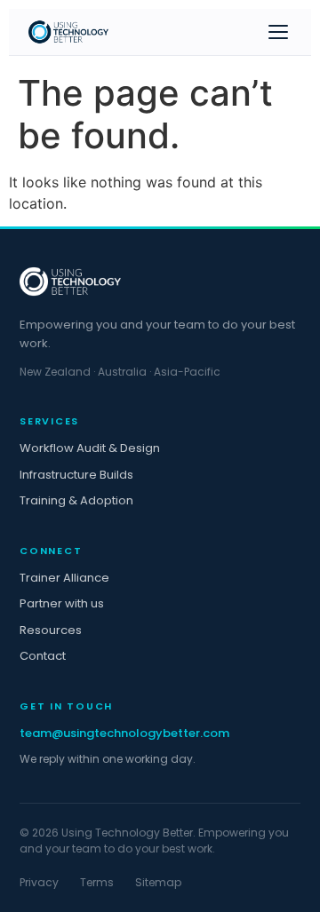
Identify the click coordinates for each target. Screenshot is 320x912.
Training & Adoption (76, 500)
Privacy (39, 882)
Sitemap (158, 882)
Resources (51, 630)
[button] (278, 32)
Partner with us (62, 603)
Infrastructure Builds (76, 474)
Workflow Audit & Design (90, 448)
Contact (43, 655)
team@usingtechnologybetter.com (124, 733)
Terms (97, 882)
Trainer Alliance (64, 577)
